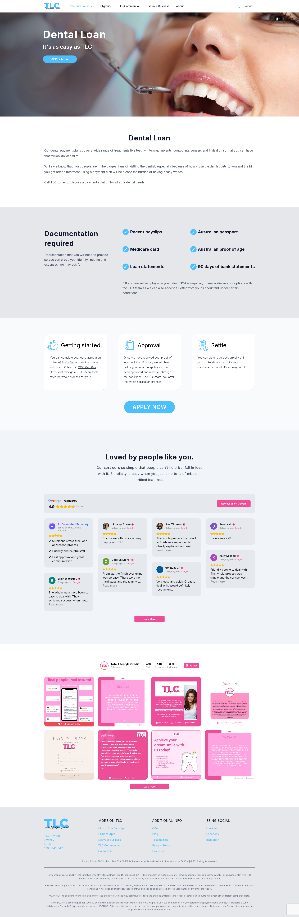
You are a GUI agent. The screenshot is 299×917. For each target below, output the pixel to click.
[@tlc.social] (104, 665)
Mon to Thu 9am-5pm (112, 828)
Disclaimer (159, 851)
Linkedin (211, 828)
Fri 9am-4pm (106, 834)
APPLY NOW (66, 362)
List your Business (109, 839)
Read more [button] (163, 550)
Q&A (155, 828)
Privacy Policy (161, 845)
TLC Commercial (128, 6)
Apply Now (60, 59)
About (180, 6)
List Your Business (157, 6)
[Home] (52, 6)
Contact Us (105, 851)
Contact (248, 6)
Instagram (212, 839)
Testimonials (160, 839)
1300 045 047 (87, 367)
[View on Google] (106, 526)
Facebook (212, 834)
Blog (155, 834)
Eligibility (105, 6)
